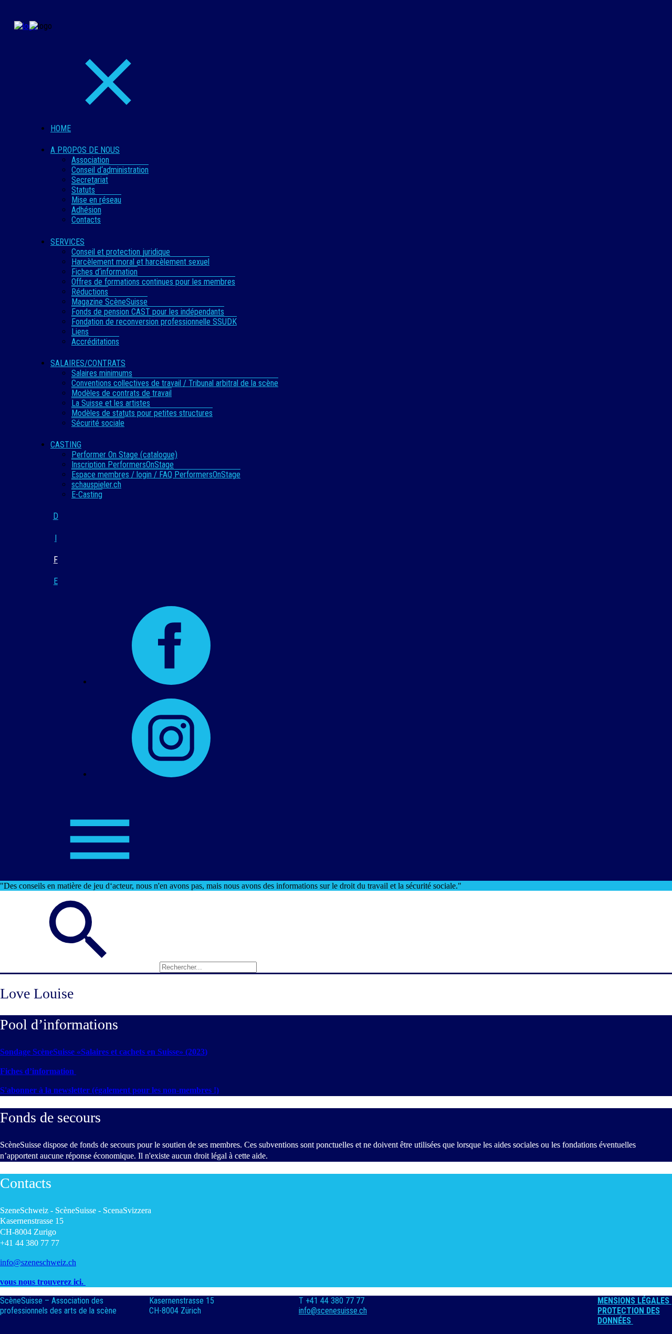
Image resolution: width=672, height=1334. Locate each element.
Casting (65, 445)
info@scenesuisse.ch (333, 1311)
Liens (80, 332)
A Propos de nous (85, 150)
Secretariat (89, 180)
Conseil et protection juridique (120, 252)
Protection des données (628, 1316)
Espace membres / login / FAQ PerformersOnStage (155, 475)
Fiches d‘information (104, 272)
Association (90, 160)
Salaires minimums (101, 373)
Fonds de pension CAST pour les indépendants (147, 312)
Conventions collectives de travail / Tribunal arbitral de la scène (174, 383)
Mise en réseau (96, 200)
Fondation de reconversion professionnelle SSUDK (154, 322)
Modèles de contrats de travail (121, 393)
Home (60, 128)
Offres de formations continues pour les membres (153, 282)
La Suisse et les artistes (110, 403)
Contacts (86, 220)
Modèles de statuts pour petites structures (142, 413)
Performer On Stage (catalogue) (124, 455)
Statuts (83, 190)
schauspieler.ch (96, 484)
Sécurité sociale (97, 423)
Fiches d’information (38, 1071)
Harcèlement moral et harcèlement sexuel (140, 262)
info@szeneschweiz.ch (38, 1262)
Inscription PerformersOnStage (122, 465)
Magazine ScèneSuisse (109, 302)
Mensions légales (634, 1301)
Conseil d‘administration (110, 170)
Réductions (89, 292)
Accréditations (95, 342)
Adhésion (86, 210)
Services (67, 242)
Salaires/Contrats (87, 363)
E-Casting (86, 494)
